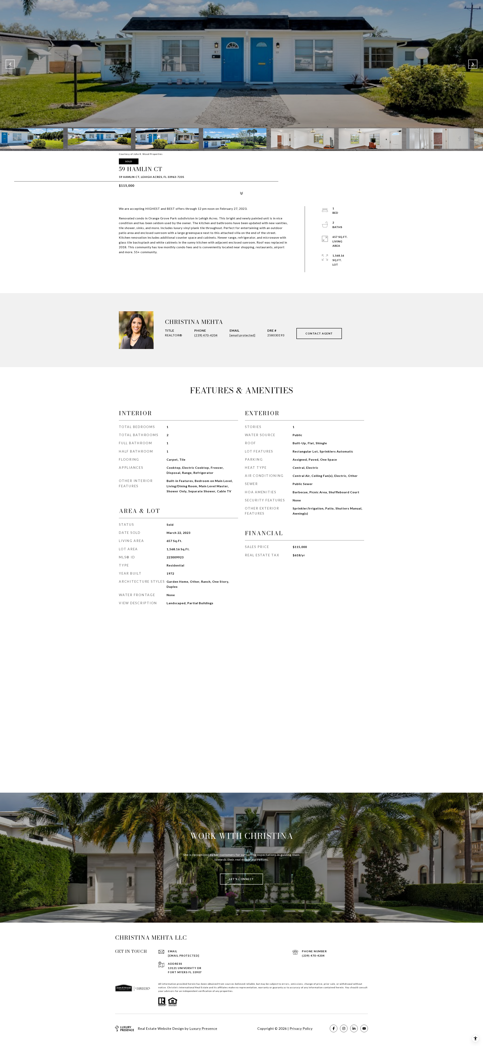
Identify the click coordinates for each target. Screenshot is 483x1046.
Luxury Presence (203, 1028)
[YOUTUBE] (364, 1028)
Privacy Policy (301, 1028)
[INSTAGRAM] (344, 1028)
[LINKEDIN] (354, 1028)
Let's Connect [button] (241, 879)
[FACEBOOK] (333, 1028)
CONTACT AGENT (319, 333)
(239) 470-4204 (206, 335)
